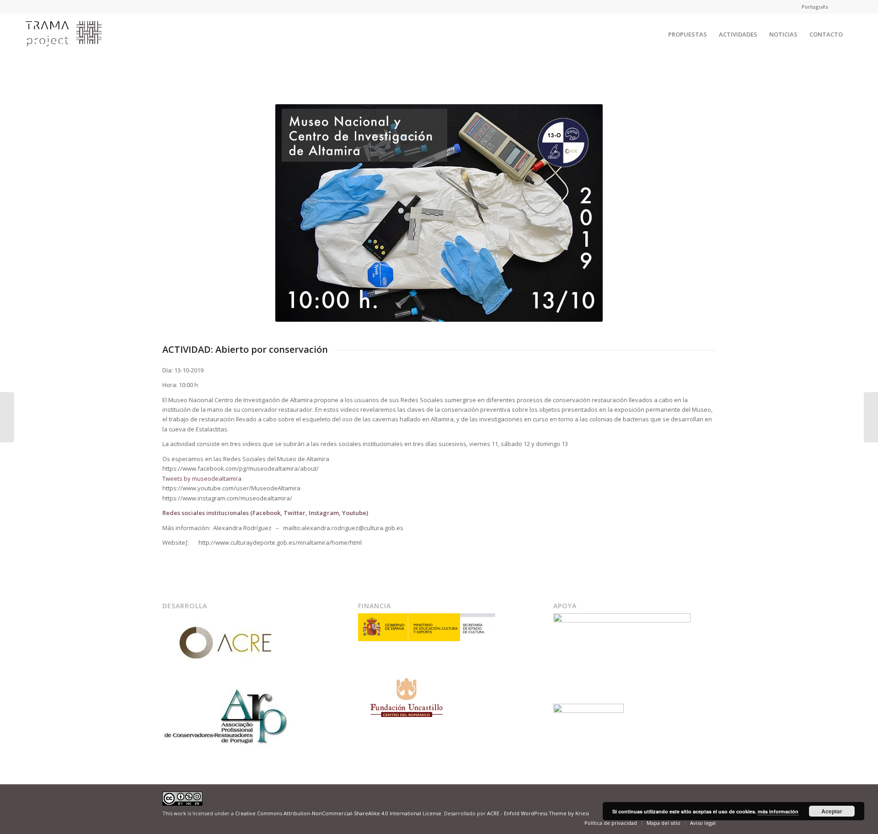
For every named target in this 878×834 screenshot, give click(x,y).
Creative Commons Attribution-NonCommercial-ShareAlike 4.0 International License (338, 813)
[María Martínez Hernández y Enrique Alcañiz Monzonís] (7, 417)
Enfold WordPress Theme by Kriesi (546, 813)
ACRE (493, 813)
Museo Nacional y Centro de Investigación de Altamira (255, 68)
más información (778, 811)
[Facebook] (854, 7)
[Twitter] (839, 7)
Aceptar (831, 811)
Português (815, 6)
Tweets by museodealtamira (201, 478)
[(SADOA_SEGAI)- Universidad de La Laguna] (871, 417)
